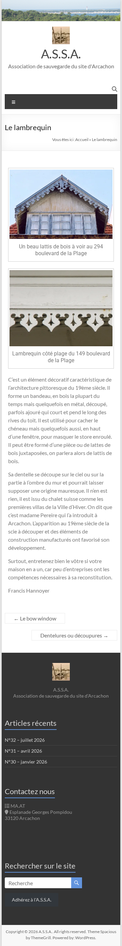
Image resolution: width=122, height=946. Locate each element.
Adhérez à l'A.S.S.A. (32, 900)
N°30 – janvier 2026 (26, 762)
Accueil (81, 139)
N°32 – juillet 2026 (25, 740)
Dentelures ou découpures (74, 635)
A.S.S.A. (61, 53)
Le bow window (35, 618)
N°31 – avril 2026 (23, 751)
